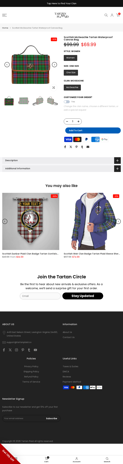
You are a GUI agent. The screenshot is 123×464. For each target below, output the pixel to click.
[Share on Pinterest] (76, 146)
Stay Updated (83, 296)
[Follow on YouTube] (35, 349)
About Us (67, 332)
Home (5, 28)
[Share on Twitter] (70, 146)
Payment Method (72, 381)
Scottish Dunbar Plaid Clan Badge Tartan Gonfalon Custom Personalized (42, 253)
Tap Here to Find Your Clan (61, 3)
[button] (10, 453)
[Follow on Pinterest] (22, 349)
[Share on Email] (88, 146)
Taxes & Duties (70, 366)
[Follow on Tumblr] (29, 349)
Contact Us (69, 337)
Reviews (67, 376)
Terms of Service (31, 381)
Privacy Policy (31, 366)
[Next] (54, 64)
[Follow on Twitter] (10, 349)
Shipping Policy (31, 371)
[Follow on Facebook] (4, 349)
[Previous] (7, 64)
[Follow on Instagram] (16, 349)
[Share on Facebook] (65, 146)
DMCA (66, 371)
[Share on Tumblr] (82, 146)
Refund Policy (31, 376)
